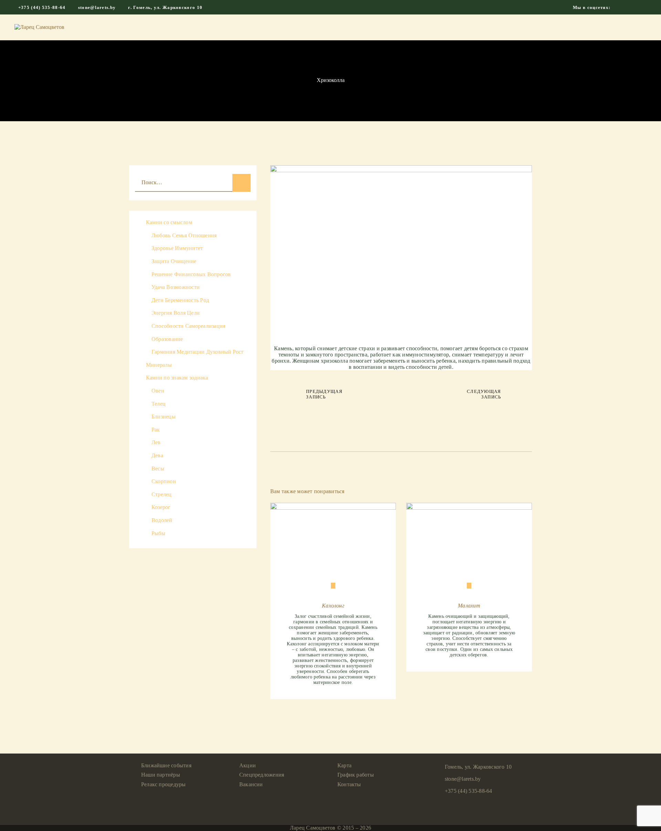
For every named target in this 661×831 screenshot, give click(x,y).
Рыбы (158, 533)
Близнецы (163, 416)
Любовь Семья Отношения (184, 235)
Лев (156, 442)
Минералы (159, 365)
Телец (158, 404)
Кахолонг (333, 606)
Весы (157, 468)
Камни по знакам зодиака (177, 378)
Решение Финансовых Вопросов (191, 274)
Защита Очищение (174, 261)
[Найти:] (193, 182)
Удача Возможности (175, 287)
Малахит (469, 606)
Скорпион (163, 481)
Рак (155, 430)
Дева (157, 455)
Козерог (161, 507)
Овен (157, 391)
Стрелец (161, 494)
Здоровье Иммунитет (177, 248)
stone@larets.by (463, 779)
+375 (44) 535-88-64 (468, 791)
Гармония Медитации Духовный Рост (197, 352)
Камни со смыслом (169, 222)
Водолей (161, 520)
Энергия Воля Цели (175, 313)
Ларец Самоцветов (313, 828)
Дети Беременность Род (180, 300)
